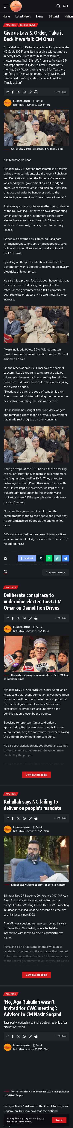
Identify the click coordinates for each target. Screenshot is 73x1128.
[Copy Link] (30, 92)
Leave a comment (57, 572)
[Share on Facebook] (12, 92)
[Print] (36, 92)
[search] (58, 6)
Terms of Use (24, 1121)
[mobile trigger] (7, 6)
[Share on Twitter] (18, 92)
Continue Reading (36, 774)
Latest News (28, 25)
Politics (11, 25)
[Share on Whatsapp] (24, 92)
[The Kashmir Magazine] (16, 6)
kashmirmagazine (21, 100)
